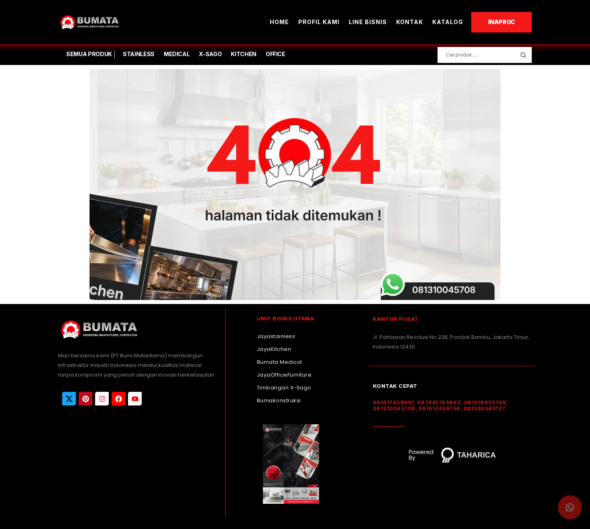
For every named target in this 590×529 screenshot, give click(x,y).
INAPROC (501, 21)
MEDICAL (177, 54)
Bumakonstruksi (279, 400)
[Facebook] (118, 398)
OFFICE (275, 54)
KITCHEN (243, 54)
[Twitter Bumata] (69, 398)
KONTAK (409, 21)
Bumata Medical (279, 362)
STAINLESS (139, 54)
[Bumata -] (89, 22)
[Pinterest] (85, 398)
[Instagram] (102, 398)
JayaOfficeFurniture (284, 375)
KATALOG (447, 21)
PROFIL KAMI (319, 21)
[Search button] (523, 55)
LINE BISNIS (368, 21)
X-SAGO (210, 54)
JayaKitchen (274, 349)
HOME (279, 21)
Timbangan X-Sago (284, 387)
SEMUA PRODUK (89, 54)
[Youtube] (135, 398)
